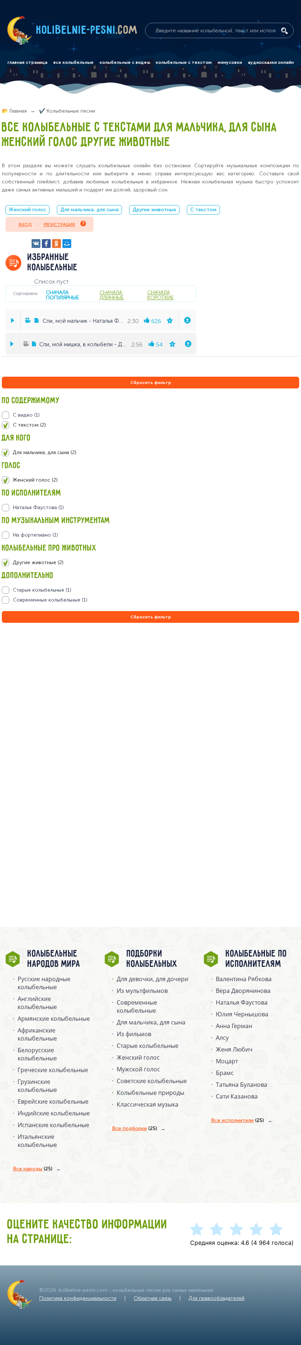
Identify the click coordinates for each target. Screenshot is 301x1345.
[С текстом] (150, 425)
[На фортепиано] (150, 535)
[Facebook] (46, 243)
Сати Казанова (237, 1096)
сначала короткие (160, 294)
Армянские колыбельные (54, 1019)
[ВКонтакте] (36, 243)
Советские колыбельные (152, 1081)
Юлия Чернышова (242, 1014)
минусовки (230, 62)
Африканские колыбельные (37, 1034)
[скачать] (187, 320)
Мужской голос (138, 1069)
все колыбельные (73, 62)
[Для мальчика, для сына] (150, 452)
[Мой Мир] (66, 243)
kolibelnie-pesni (87, 30)
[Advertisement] (46, 703)
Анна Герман (234, 1026)
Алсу (222, 1038)
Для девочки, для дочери (152, 979)
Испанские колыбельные (53, 1125)
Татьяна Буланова (241, 1085)
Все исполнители (237, 1120)
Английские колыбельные (37, 1003)
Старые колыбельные (147, 1046)
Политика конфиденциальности (77, 1298)
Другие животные (154, 209)
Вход (25, 224)
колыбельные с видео (124, 62)
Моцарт (227, 1061)
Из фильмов (134, 1034)
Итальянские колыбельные (37, 1141)
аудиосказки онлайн (271, 62)
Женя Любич (234, 1049)
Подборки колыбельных (152, 959)
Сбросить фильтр (150, 382)
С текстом (203, 209)
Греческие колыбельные (53, 1070)
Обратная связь (152, 1298)
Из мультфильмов (142, 991)
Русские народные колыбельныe (44, 983)
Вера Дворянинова (243, 991)
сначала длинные (111, 294)
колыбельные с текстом (184, 62)
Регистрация (59, 224)
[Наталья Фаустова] (150, 507)
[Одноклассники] (56, 243)
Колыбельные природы (150, 1093)
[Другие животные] (150, 562)
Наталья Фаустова (242, 1002)
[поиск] (284, 31)
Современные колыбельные (137, 1006)
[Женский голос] (150, 480)
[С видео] (150, 415)
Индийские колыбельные (54, 1113)
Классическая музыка (147, 1104)
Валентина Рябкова (244, 979)
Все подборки (134, 1128)
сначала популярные (62, 294)
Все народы (32, 1169)
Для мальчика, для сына (89, 209)
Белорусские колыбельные (37, 1054)
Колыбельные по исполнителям (256, 959)
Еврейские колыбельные (53, 1101)
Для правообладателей (216, 1298)
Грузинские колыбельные (37, 1086)
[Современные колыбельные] (150, 600)
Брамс (225, 1073)
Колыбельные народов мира (54, 959)
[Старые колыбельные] (150, 590)
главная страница (27, 62)
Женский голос (27, 209)
